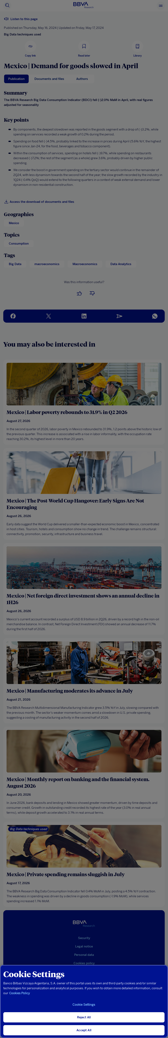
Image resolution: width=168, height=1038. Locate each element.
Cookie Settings (84, 1004)
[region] (84, 1001)
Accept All (83, 1030)
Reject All (84, 1017)
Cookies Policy (19, 993)
